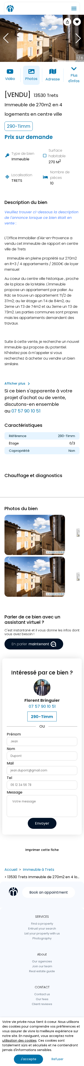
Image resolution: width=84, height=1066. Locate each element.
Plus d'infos (74, 78)
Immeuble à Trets (38, 869)
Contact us (42, 994)
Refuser (57, 1059)
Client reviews (42, 1004)
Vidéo (10, 78)
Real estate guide (42, 971)
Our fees (42, 999)
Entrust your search (42, 928)
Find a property (42, 923)
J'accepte (28, 1059)
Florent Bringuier (42, 700)
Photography (42, 938)
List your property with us (42, 933)
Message (14, 792)
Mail (10, 763)
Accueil (10, 869)
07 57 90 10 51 (26, 411)
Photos (31, 78)
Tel (9, 777)
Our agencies (42, 961)
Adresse (52, 79)
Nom (11, 748)
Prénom (14, 734)
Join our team (42, 966)
